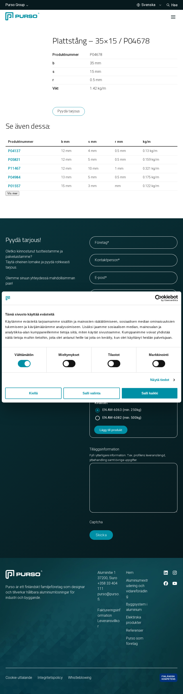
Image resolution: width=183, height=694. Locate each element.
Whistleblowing (79, 677)
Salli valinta (91, 393)
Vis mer (12, 193)
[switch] (69, 363)
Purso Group (15, 5)
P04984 (14, 177)
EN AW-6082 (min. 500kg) (121, 418)
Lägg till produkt (111, 430)
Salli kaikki (149, 393)
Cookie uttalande (19, 677)
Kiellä (33, 393)
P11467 (14, 168)
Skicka (101, 535)
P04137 (14, 151)
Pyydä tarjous (69, 111)
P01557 (14, 186)
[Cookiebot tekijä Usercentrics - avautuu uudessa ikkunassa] (158, 298)
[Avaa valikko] (173, 17)
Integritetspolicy (50, 677)
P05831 (14, 160)
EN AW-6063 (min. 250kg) (121, 410)
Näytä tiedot (159, 380)
